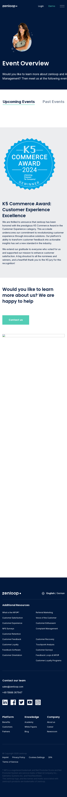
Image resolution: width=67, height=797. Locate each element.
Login (41, 6)
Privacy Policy (18, 757)
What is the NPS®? (10, 612)
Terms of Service (10, 762)
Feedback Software (11, 650)
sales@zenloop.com (12, 686)
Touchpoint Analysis (45, 644)
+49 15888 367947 (12, 692)
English (50, 593)
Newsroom (52, 731)
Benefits (6, 722)
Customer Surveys (44, 650)
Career (50, 727)
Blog (27, 731)
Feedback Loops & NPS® (47, 655)
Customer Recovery (45, 639)
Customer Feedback (11, 639)
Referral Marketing (44, 612)
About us (51, 722)
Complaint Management (47, 628)
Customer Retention (11, 634)
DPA (50, 757)
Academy (29, 722)
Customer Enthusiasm (46, 623)
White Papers (31, 727)
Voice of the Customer (46, 618)
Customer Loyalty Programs (48, 660)
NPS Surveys (8, 628)
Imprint (5, 757)
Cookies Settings (37, 757)
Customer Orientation (12, 655)
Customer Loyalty (10, 644)
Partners (6, 731)
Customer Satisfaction (12, 618)
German (61, 593)
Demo (51, 6)
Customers (7, 727)
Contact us (16, 320)
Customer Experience (12, 623)
